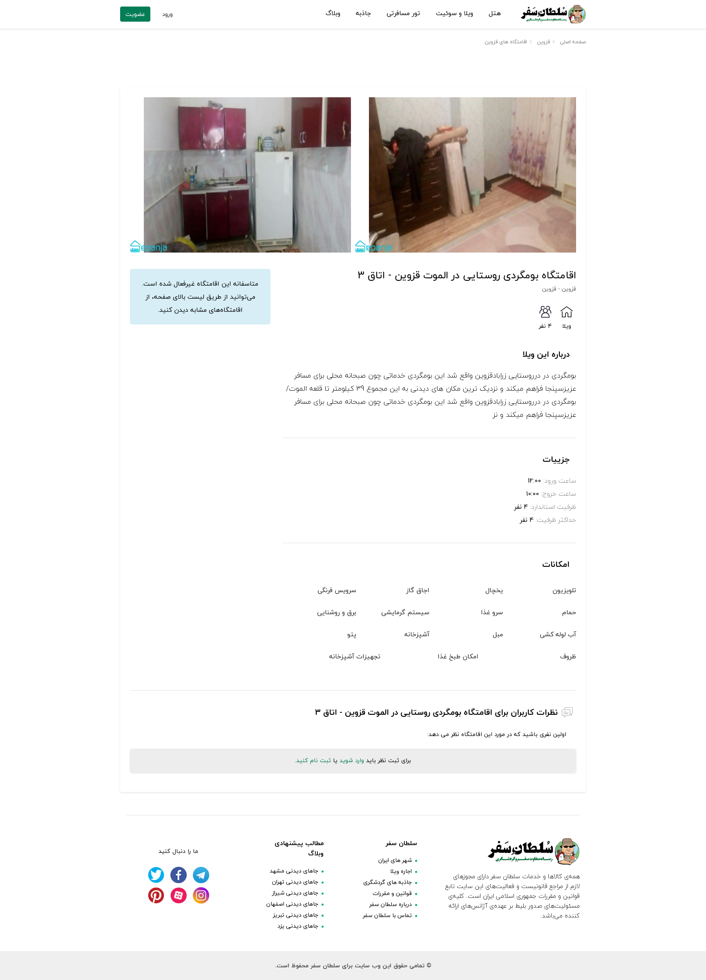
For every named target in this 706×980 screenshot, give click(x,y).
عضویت (135, 14)
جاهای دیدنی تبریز (295, 915)
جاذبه (363, 13)
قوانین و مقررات (392, 893)
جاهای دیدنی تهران (295, 882)
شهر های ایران (395, 860)
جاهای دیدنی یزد (297, 926)
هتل (495, 13)
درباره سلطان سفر (390, 904)
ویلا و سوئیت (454, 13)
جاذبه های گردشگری (387, 882)
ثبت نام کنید (313, 760)
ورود (167, 14)
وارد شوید (352, 760)
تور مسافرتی (403, 13)
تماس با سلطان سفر (387, 915)
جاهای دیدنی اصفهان (292, 904)
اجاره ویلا (401, 871)
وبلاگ (333, 13)
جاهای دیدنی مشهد (294, 871)
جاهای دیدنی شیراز (295, 893)
